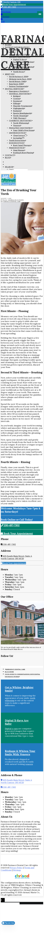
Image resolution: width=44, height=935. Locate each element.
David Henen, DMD (17, 81)
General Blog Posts (16, 200)
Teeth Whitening (20, 123)
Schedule (5, 16)
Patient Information (17, 47)
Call (3, 21)
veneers (29, 764)
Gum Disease (18, 150)
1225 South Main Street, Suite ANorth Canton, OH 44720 (16, 557)
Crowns (16, 98)
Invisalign (18, 138)
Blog (7, 157)
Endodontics (16, 143)
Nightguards (18, 108)
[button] (9, 167)
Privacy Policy (16, 867)
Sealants (17, 111)
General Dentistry (20, 94)
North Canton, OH (11, 2)
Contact (10, 155)
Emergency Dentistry (18, 91)
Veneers (16, 125)
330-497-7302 (9, 7)
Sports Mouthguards (22, 113)
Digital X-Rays (19, 59)
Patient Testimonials (18, 86)
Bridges (16, 96)
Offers (12, 52)
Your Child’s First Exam (23, 130)
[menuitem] (24, 44)
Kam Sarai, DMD (16, 84)
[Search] (10, 903)
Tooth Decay (18, 72)
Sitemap (17, 870)
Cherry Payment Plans (19, 54)
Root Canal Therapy (22, 145)
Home (8, 45)
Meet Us (9, 74)
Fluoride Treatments (22, 106)
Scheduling (14, 50)
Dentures (17, 101)
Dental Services (14, 89)
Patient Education (19, 57)
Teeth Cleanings (20, 116)
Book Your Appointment (14, 4)
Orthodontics (17, 133)
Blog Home (9, 671)
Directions (6, 12)
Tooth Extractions (17, 140)
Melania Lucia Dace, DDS (20, 79)
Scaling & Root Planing (23, 153)
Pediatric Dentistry (20, 128)
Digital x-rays (11, 728)
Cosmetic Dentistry (20, 120)
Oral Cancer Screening (23, 67)
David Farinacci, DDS (18, 76)
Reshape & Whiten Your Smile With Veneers (20, 752)
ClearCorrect (20, 135)
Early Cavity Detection (23, 62)
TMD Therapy (19, 118)
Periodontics (16, 148)
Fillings (16, 103)
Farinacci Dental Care (11, 201)
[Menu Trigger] (40, 14)
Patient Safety (19, 69)
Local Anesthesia (20, 64)
